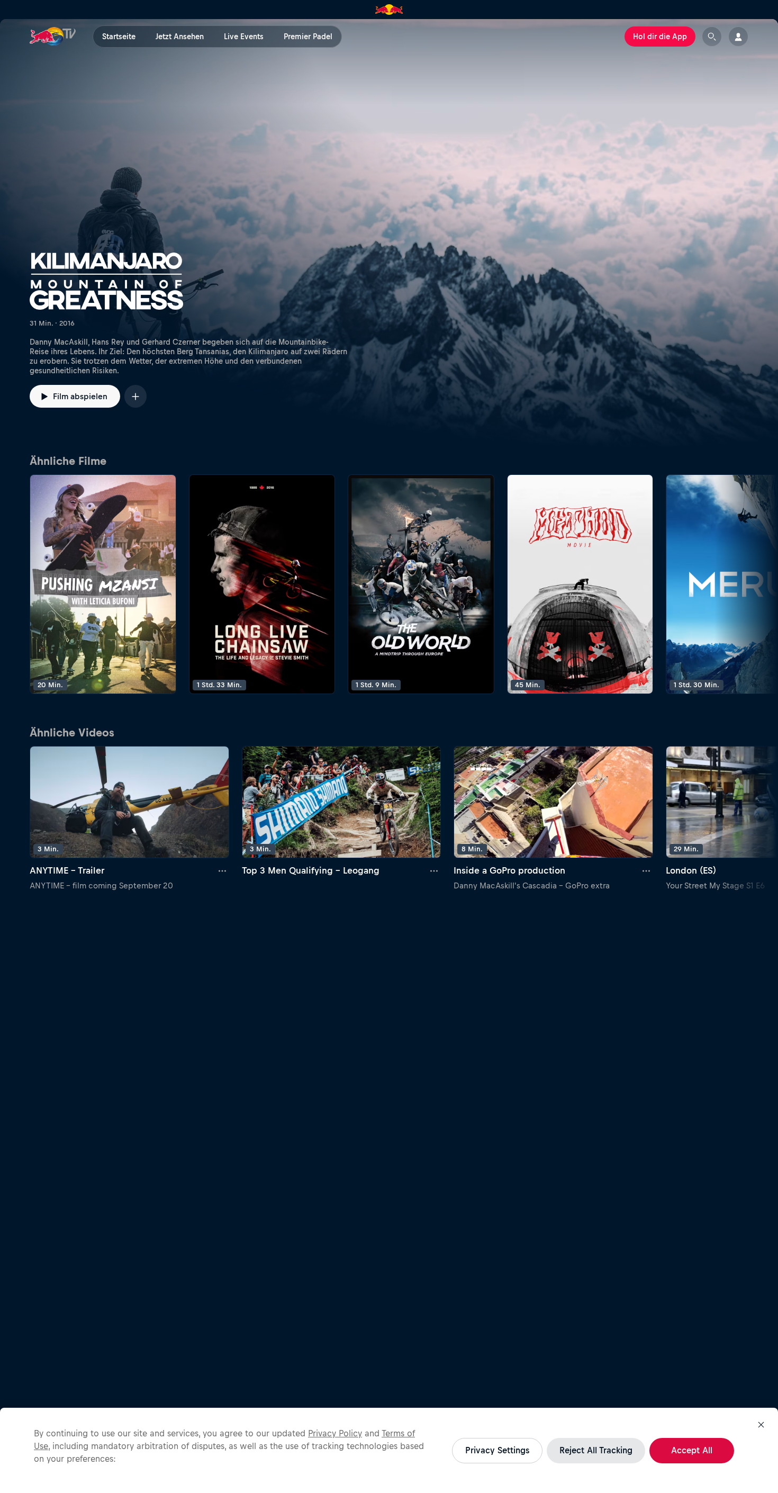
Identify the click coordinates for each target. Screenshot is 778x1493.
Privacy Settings (497, 1450)
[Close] (761, 1424)
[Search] (712, 36)
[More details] (222, 871)
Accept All (691, 1450)
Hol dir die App (660, 36)
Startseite (118, 36)
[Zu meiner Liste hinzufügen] (135, 396)
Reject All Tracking (595, 1450)
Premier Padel (308, 36)
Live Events (244, 36)
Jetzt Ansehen (180, 36)
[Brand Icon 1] (389, 9)
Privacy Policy (335, 1433)
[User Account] (738, 36)
